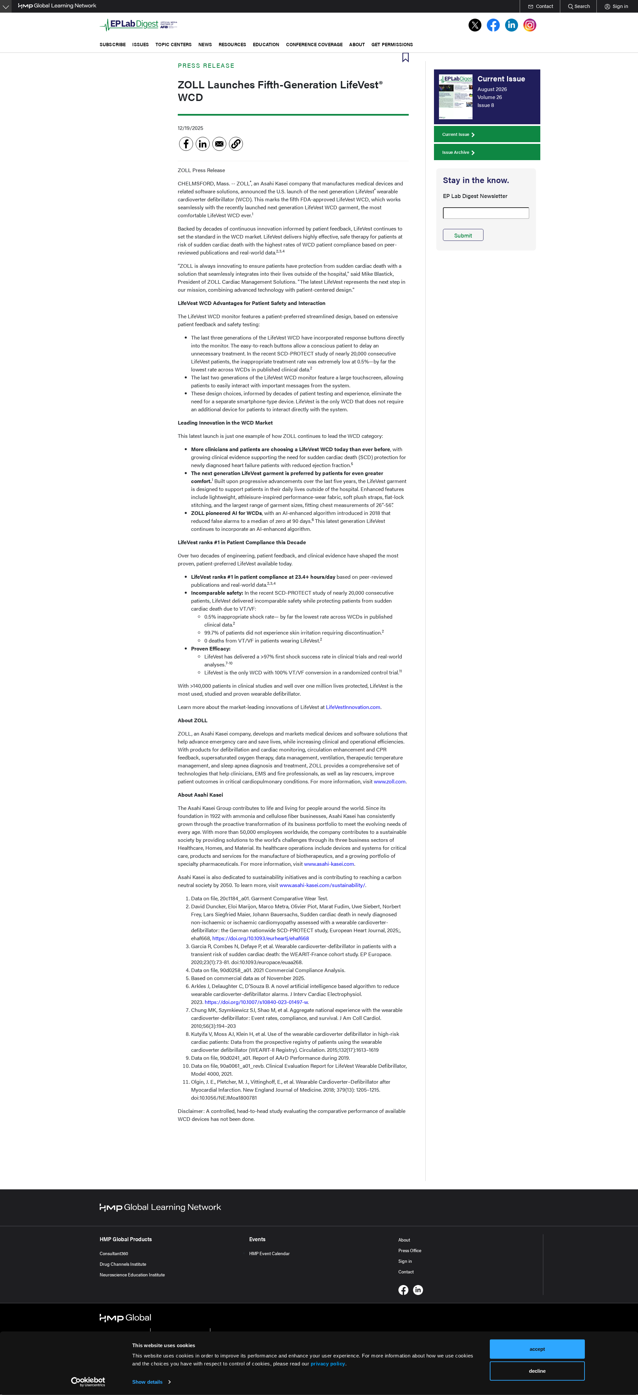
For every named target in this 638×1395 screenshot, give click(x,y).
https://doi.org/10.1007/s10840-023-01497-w (256, 1002)
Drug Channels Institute (123, 1263)
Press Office (409, 1250)
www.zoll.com (390, 781)
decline (537, 1370)
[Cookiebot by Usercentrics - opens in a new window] (88, 1382)
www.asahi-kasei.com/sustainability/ (322, 885)
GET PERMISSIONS (392, 44)
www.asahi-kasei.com (329, 863)
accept (537, 1349)
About (404, 1239)
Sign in (405, 1260)
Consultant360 (114, 1253)
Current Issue (455, 134)
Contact (406, 1271)
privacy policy (328, 1363)
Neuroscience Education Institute (132, 1274)
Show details (147, 1382)
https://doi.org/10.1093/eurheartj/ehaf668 (260, 938)
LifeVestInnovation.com (353, 707)
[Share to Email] (219, 144)
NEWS (205, 44)
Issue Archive (455, 152)
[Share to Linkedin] (203, 144)
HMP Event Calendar (269, 1253)
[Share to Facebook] (186, 144)
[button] (236, 144)
